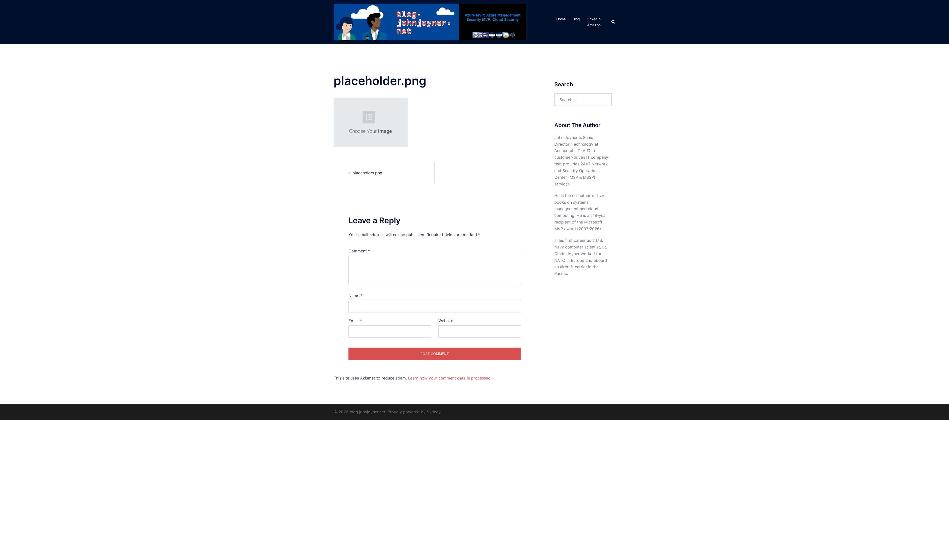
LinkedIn (594, 19)
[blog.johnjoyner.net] (430, 21)
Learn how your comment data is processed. (450, 378)
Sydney (434, 411)
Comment (359, 250)
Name (355, 295)
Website (445, 320)
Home (561, 19)
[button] (613, 22)
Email (355, 320)
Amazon (594, 25)
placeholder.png (367, 172)
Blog (576, 19)
